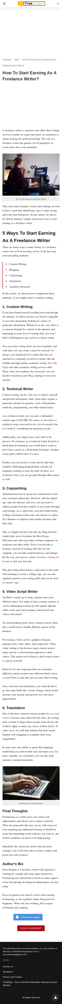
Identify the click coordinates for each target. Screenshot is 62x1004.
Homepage (6, 60)
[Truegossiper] (31, 3)
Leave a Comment (31, 928)
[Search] (57, 3)
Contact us (8, 966)
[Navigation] (3, 3)
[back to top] (55, 997)
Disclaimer (8, 972)
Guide (16, 60)
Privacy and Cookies (12, 977)
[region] (31, 105)
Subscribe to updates (30, 917)
